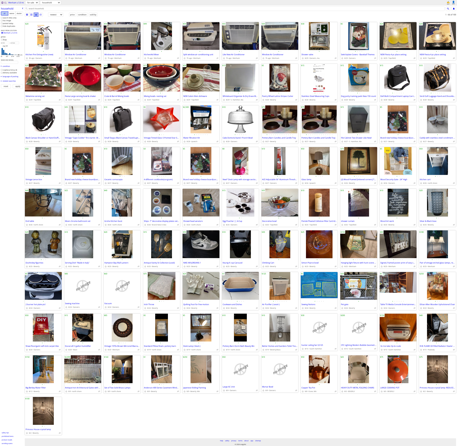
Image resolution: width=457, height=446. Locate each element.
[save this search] (454, 9)
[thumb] (31, 15)
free (5, 39)
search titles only (9, 18)
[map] (40, 15)
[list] (27, 15)
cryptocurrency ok (10, 70)
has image (7, 20)
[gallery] (36, 15)
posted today (8, 23)
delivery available (10, 73)
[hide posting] (59, 58)
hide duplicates (9, 26)
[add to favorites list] (26, 58)
